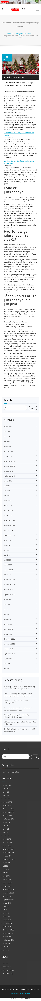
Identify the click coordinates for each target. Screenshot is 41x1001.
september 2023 (9, 595)
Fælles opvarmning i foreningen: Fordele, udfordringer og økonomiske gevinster (18, 695)
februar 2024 (8, 570)
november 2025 (9, 466)
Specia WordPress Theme (20, 993)
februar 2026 (8, 451)
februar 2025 (8, 511)
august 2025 (8, 481)
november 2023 (9, 585)
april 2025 (7, 501)
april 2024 (7, 560)
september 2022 (9, 654)
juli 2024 (7, 545)
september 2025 (9, 476)
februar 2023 (8, 629)
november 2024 (9, 525)
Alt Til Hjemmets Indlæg (23, 33)
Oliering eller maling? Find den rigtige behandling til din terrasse (16, 716)
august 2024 (8, 540)
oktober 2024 (8, 530)
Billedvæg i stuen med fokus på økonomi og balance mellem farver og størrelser (19, 688)
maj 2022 (7, 669)
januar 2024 (8, 575)
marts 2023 (8, 624)
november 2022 (9, 644)
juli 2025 (7, 486)
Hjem (9, 33)
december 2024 (9, 520)
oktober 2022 (8, 649)
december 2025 (9, 461)
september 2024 (9, 535)
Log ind (5, 963)
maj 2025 (7, 496)
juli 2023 (7, 604)
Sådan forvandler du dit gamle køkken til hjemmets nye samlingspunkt (18, 709)
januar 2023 (8, 634)
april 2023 (7, 619)
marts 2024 (8, 565)
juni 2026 (7, 436)
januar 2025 (8, 515)
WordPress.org (8, 974)
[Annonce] (20, 73)
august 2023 (8, 599)
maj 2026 (7, 441)
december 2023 (9, 580)
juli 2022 (7, 664)
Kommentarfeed (8, 970)
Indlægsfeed (7, 967)
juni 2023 (7, 609)
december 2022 (9, 639)
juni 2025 (7, 491)
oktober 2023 (8, 590)
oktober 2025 (8, 471)
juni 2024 (7, 550)
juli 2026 (7, 431)
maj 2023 (7, 614)
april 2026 (7, 446)
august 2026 (8, 427)
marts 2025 (8, 506)
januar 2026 (8, 456)
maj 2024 (7, 555)
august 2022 (8, 659)
